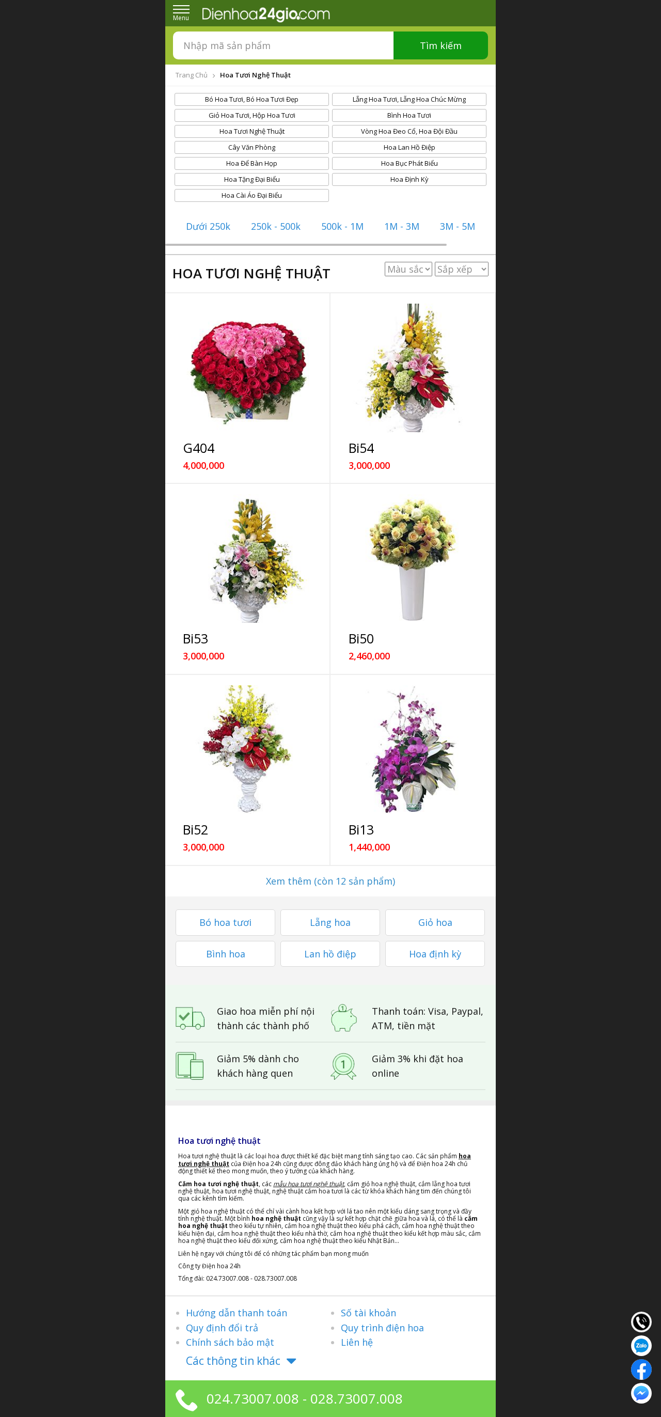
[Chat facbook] (641, 1368)
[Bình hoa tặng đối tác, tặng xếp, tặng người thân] (247, 558)
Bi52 (195, 829)
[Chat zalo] (641, 1345)
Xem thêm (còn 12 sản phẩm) (330, 881)
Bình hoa (225, 954)
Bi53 (195, 638)
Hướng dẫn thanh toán (236, 1312)
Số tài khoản (368, 1312)
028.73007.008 (356, 1398)
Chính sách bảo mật (230, 1342)
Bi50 (361, 638)
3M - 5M (457, 226)
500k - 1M (342, 226)
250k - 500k (276, 226)
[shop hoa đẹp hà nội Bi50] (413, 558)
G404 (198, 447)
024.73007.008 (253, 1398)
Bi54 (361, 447)
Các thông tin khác (233, 1360)
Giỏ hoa (435, 922)
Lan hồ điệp (330, 954)
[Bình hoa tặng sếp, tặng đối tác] (247, 749)
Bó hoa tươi (225, 922)
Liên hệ (357, 1342)
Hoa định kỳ (435, 954)
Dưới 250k (208, 226)
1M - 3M (401, 226)
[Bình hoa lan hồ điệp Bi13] (413, 749)
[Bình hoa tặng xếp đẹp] (413, 368)
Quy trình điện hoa (382, 1327)
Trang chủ (192, 75)
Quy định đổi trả (222, 1327)
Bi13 (361, 829)
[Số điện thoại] (641, 1321)
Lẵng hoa (330, 922)
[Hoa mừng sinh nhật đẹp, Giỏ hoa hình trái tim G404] (247, 368)
